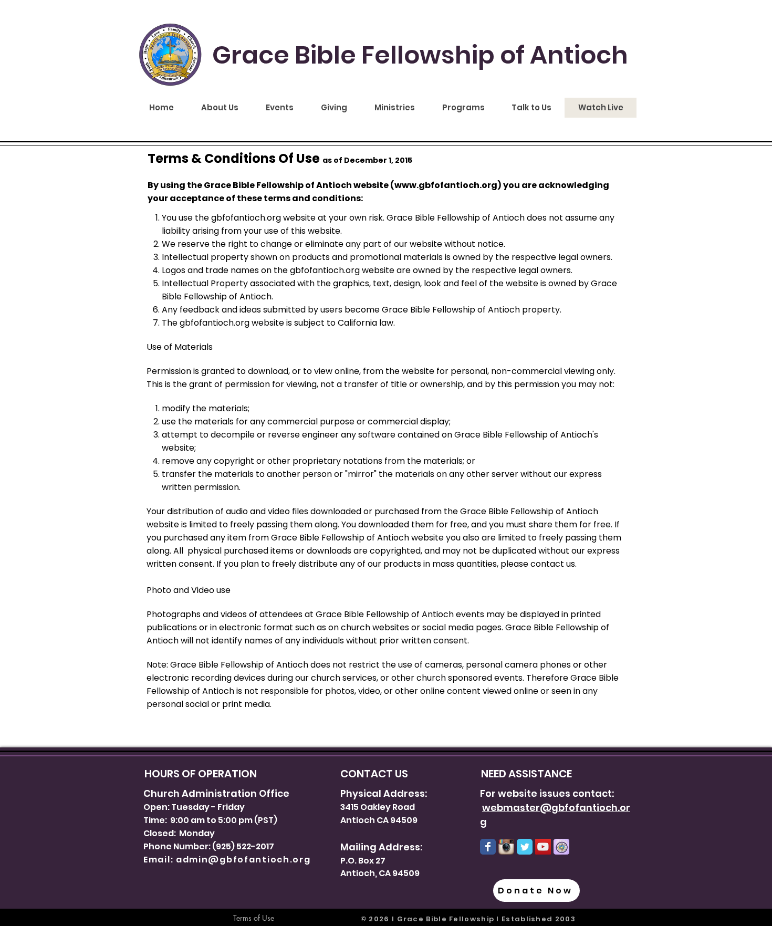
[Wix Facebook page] (488, 847)
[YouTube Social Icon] (543, 847)
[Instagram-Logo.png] (506, 847)
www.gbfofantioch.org (445, 185)
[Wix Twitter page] (525, 847)
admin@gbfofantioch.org (243, 860)
